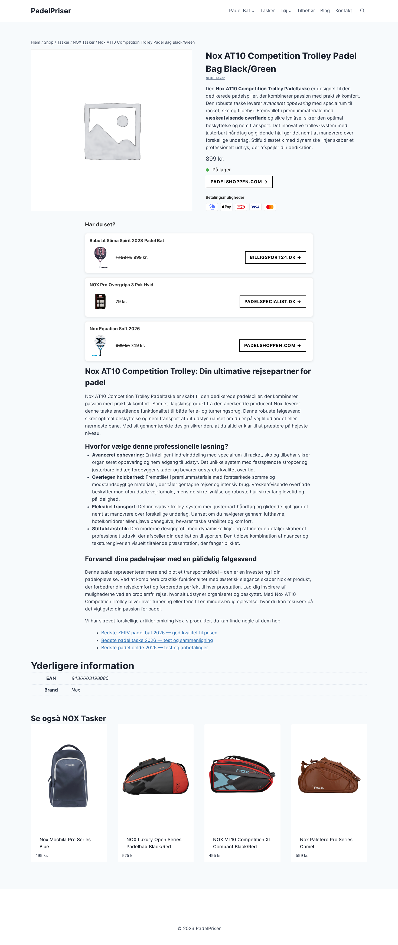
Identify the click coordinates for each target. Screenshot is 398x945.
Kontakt (343, 10)
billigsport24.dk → (275, 257)
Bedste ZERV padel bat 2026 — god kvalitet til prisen (159, 632)
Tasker (267, 10)
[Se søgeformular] (362, 11)
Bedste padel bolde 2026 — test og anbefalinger (154, 647)
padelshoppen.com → (239, 181)
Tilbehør (306, 10)
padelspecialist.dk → (272, 301)
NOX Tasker (215, 78)
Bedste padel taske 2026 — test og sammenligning (157, 640)
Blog (325, 10)
